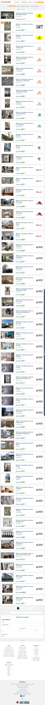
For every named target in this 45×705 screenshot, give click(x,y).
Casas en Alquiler (22, 649)
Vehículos (8, 668)
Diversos (9, 672)
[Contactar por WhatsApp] (23, 30)
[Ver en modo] (19, 9)
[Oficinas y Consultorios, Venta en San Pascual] (7, 533)
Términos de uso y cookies (22, 690)
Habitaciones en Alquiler (22, 653)
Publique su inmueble (40, 2)
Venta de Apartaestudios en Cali (9, 651)
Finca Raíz (17, 2)
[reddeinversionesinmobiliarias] (39, 247)
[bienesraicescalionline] (39, 125)
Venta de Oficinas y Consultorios (9, 653)
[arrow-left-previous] (16, 608)
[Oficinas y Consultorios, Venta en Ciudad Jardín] (7, 48)
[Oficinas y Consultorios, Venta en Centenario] (7, 103)
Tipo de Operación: (22, 620)
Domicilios (36, 651)
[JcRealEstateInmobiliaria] (39, 114)
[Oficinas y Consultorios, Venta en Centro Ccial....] (7, 81)
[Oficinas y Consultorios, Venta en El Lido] (7, 26)
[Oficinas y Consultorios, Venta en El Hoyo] (7, 467)
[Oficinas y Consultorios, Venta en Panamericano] (7, 522)
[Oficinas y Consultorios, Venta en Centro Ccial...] (7, 379)
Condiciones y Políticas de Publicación (22, 685)
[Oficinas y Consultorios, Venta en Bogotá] (7, 169)
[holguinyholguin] (39, 203)
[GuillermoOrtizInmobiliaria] (39, 15)
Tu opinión (44, 351)
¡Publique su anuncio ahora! (9, 664)
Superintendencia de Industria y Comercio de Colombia (22, 693)
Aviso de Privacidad (22, 689)
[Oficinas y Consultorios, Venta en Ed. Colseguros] (7, 125)
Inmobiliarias (24, 2)
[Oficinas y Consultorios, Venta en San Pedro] (7, 323)
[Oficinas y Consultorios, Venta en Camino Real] (7, 588)
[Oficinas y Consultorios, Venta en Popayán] (7, 147)
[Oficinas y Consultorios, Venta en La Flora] (7, 368)
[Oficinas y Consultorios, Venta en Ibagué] (7, 445)
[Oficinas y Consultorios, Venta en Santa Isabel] (7, 577)
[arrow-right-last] (32, 608)
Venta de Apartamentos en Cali (9, 649)
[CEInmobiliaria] (39, 148)
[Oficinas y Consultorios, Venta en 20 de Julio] (7, 456)
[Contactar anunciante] (25, 19)
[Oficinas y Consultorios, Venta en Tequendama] (7, 257)
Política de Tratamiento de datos (23, 687)
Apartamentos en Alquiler (22, 647)
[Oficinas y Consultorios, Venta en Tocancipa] (7, 191)
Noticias (30, 2)
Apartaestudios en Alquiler (22, 651)
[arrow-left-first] (13, 608)
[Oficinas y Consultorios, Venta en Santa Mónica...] (7, 15)
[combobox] (22, 613)
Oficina (36, 647)
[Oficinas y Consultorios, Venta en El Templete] (7, 158)
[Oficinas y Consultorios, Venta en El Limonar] (7, 500)
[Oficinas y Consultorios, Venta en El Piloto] (7, 334)
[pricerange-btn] (36, 630)
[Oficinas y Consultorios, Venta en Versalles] (7, 37)
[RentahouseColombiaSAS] (39, 170)
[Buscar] (42, 613)
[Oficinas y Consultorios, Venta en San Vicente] (7, 202)
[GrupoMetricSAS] (39, 48)
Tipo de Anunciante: (4, 634)
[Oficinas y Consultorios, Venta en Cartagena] (7, 478)
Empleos (8, 670)
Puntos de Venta (36, 649)
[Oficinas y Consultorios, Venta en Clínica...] (7, 114)
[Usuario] (36, 2)
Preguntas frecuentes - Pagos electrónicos (22, 692)
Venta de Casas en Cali (8, 647)
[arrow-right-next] (29, 608)
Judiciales (8, 674)
